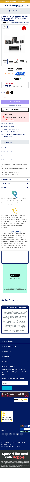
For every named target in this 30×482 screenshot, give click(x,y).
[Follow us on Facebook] (2, 434)
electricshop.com (24, 442)
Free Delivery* (17, 11)
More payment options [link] (15, 105)
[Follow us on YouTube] (17, 434)
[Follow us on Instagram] (10, 434)
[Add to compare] (7, 26)
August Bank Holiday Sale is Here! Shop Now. (15, 1)
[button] (3, 26)
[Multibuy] (19, 6)
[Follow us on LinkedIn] (21, 434)
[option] (15, 11)
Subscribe (7, 388)
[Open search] (25, 6)
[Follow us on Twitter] (6, 434)
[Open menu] (2, 5)
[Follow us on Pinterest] (13, 434)
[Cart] (28, 6)
